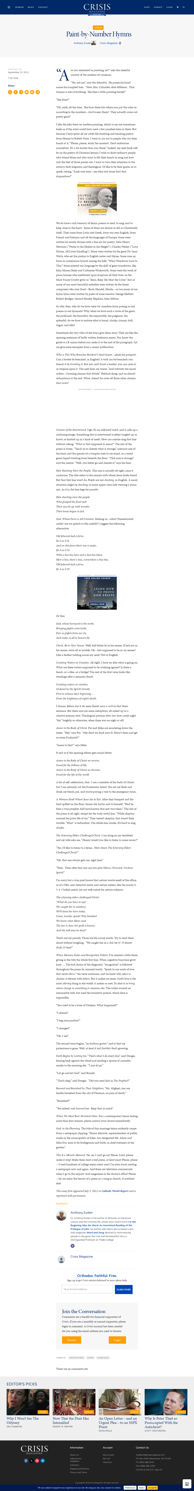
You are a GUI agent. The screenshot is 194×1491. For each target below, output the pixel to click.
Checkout (107, 1462)
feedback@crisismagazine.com (150, 1454)
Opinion (19, 7)
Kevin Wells (105, 1431)
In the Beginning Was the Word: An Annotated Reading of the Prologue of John (103, 1225)
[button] (187, 1483)
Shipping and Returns (79, 1468)
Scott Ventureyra (155, 1431)
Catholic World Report (114, 1191)
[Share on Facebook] (15, 92)
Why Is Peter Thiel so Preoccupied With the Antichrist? (161, 1422)
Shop (147, 7)
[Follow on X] (31, 1461)
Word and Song (95, 1232)
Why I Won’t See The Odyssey (23, 1420)
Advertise (74, 1465)
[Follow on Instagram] (37, 1461)
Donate (158, 7)
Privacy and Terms (78, 1472)
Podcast (43, 7)
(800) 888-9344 (146, 1462)
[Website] (73, 1246)
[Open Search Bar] (184, 7)
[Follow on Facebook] (26, 1461)
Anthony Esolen (82, 43)
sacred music (103, 1358)
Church (90, 1358)
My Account (108, 1454)
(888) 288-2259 (147, 1466)
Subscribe (124, 1289)
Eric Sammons (14, 1426)
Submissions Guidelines (75, 1459)
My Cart (106, 1458)
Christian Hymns (76, 1358)
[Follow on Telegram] (43, 1461)
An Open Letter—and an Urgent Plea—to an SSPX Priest (118, 1422)
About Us (74, 1454)
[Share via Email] (27, 92)
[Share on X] (10, 92)
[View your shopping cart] (178, 7)
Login (169, 7)
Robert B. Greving (63, 1426)
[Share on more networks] (38, 92)
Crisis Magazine (109, 43)
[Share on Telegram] (21, 92)
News (31, 7)
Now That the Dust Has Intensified (71, 1420)
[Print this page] (32, 92)
